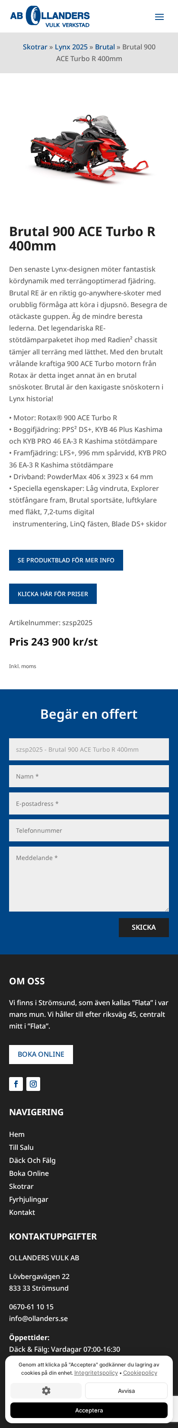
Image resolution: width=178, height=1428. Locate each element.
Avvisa (126, 1390)
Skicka (144, 927)
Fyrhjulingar (28, 1200)
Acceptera (89, 1409)
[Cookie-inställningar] (46, 1390)
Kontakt (22, 1213)
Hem (17, 1135)
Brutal (105, 47)
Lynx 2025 (71, 47)
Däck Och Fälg (32, 1161)
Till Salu (21, 1148)
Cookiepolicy (140, 1372)
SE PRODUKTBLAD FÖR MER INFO (66, 560)
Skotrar (35, 47)
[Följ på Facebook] (16, 1084)
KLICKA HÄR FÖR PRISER (53, 594)
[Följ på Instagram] (33, 1084)
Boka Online (41, 1054)
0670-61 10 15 (31, 1306)
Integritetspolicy (96, 1372)
